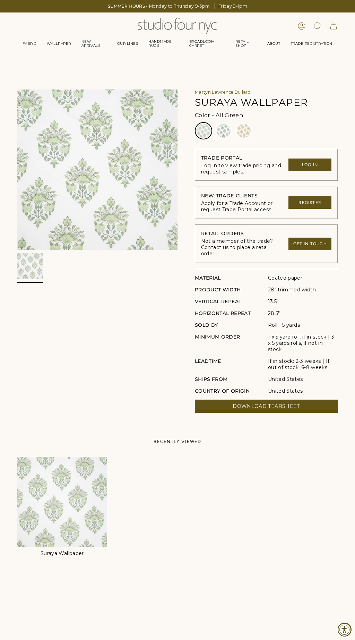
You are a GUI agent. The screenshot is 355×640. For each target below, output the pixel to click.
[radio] (203, 130)
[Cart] (333, 26)
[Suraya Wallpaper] (62, 502)
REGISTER (309, 202)
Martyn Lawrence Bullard (222, 92)
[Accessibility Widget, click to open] (345, 630)
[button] (29, 43)
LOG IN (310, 164)
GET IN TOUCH (310, 243)
